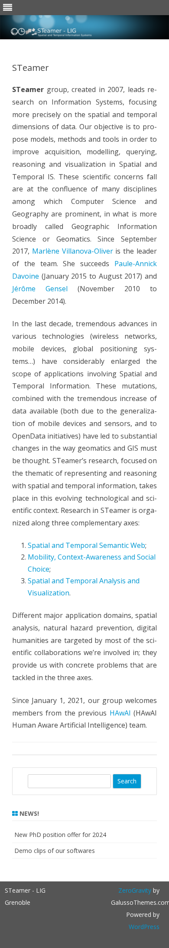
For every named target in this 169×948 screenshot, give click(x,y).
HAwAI (120, 713)
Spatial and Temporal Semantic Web (86, 545)
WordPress (144, 927)
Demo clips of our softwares (54, 850)
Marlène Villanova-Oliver (72, 251)
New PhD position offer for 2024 (60, 834)
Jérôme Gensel (40, 288)
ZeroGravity (134, 890)
